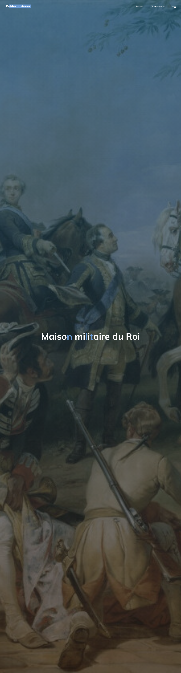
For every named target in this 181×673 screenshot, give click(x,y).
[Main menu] (173, 6)
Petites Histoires (18, 6)
